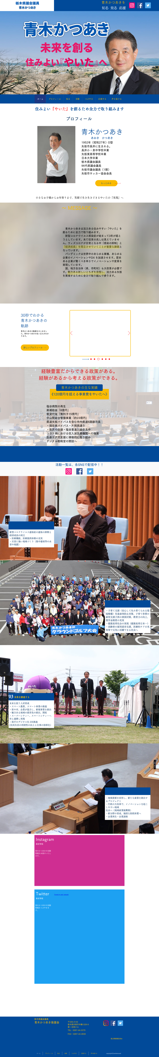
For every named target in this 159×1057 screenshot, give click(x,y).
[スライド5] (105, 359)
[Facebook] (140, 5)
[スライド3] (98, 359)
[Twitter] (148, 5)
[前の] (71, 333)
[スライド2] (94, 359)
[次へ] (129, 333)
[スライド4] (101, 359)
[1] (91, 359)
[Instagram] (106, 1023)
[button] (79, 394)
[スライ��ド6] (109, 359)
